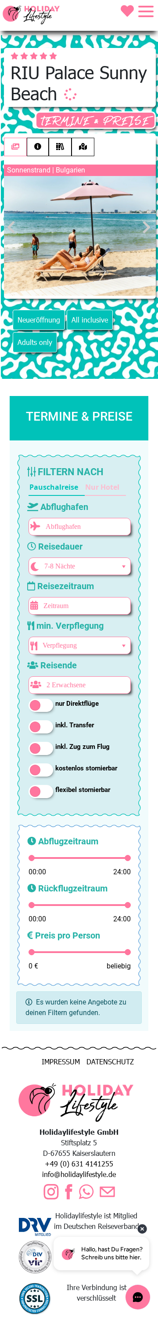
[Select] (124, 567)
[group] (77, 487)
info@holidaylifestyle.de (79, 1174)
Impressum (61, 1061)
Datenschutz (110, 1061)
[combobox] (78, 566)
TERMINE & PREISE (95, 121)
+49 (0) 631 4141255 (79, 1163)
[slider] (32, 858)
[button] (57, 487)
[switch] (41, 705)
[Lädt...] (70, 94)
